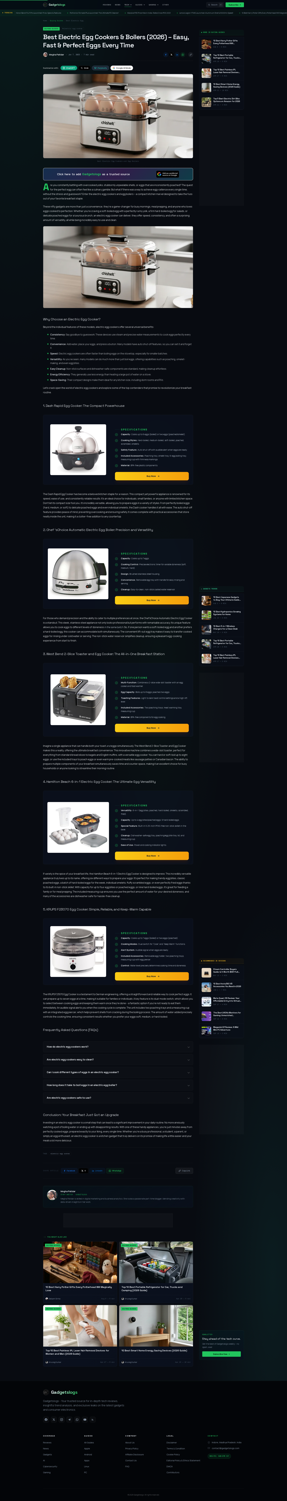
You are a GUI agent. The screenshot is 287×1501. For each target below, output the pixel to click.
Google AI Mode (123, 68)
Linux (86, 1466)
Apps (86, 1460)
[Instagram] (62, 1420)
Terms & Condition (176, 1448)
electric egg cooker (60, 1154)
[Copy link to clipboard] (190, 54)
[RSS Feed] (93, 1420)
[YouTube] (85, 1420)
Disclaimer (172, 1442)
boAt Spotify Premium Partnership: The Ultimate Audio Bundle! (197, 13)
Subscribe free (220, 1354)
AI (44, 1460)
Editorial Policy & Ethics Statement (183, 1460)
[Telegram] (69, 1420)
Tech (126, 5)
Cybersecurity (50, 1466)
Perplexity (102, 68)
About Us (130, 1442)
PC (85, 1472)
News (117, 5)
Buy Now (151, 476)
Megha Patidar (56, 54)
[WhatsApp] (182, 54)
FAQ (127, 1466)
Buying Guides (56, 21)
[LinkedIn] (177, 54)
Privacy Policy (131, 1448)
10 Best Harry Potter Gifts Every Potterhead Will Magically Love (30, 13)
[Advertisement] (118, 1220)
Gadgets (47, 1454)
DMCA (170, 1466)
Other (165, 5)
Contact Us (131, 1460)
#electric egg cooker (72, 29)
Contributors (173, 1472)
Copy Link (186, 1170)
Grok (86, 68)
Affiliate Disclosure (134, 1454)
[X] (171, 54)
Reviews (107, 5)
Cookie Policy (173, 1454)
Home (45, 21)
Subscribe (233, 4)
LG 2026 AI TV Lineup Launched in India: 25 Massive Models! (256, 13)
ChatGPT (70, 68)
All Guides (89, 1442)
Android (88, 1454)
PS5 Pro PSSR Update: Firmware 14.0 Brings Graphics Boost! (87, 13)
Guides (138, 5)
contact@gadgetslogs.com (225, 1448)
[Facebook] (165, 54)
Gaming (152, 5)
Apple (87, 1448)
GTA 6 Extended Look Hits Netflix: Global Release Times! (141, 13)
